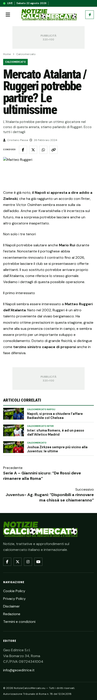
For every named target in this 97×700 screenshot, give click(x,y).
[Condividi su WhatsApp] (43, 150)
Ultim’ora (89, 14)
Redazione (11, 614)
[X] (18, 562)
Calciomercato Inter (40, 426)
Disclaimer (11, 606)
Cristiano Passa (17, 140)
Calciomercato (26, 54)
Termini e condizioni (19, 621)
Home (7, 54)
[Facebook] (7, 562)
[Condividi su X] (33, 150)
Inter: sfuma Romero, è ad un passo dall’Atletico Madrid (55, 432)
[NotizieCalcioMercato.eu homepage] (49, 15)
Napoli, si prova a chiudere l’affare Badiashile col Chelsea (55, 416)
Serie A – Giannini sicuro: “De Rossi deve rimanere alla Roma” (42, 475)
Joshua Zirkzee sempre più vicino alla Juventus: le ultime (57, 449)
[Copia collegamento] (53, 150)
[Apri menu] (8, 14)
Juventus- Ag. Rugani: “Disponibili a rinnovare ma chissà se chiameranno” (50, 497)
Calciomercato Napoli (41, 409)
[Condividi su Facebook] (23, 150)
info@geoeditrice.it (19, 670)
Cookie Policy (14, 591)
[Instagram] (28, 562)
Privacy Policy (14, 598)
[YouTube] (38, 562)
